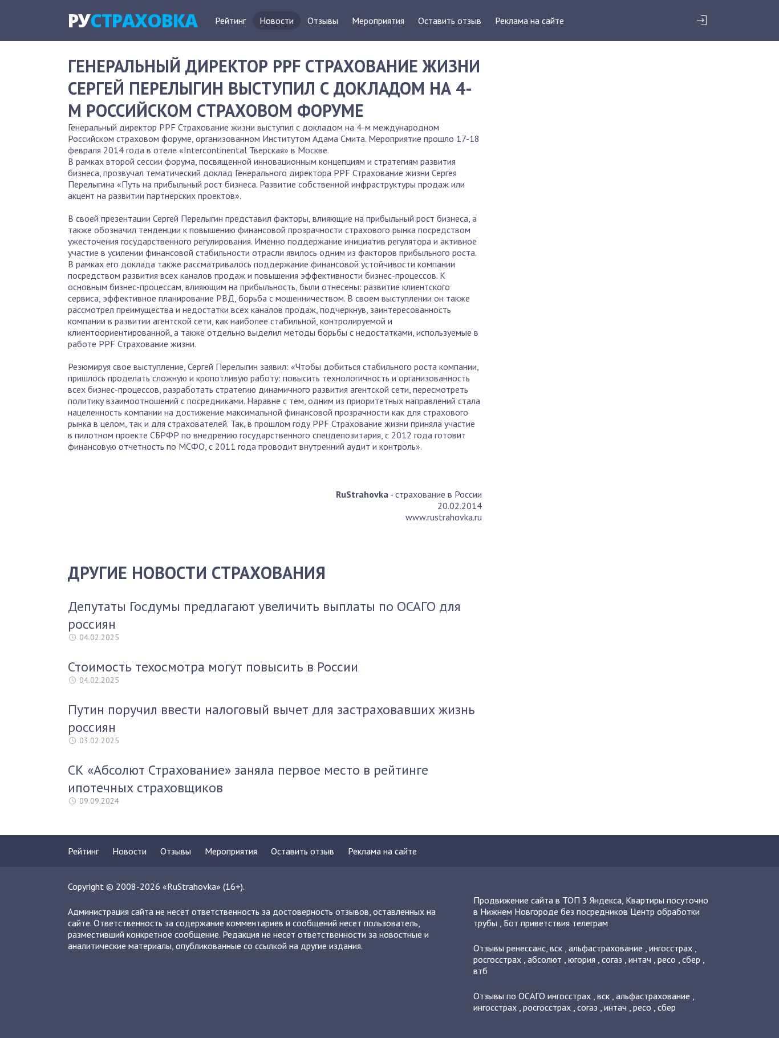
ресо (667, 959)
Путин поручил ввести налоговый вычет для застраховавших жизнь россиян (271, 718)
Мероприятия (378, 20)
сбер (691, 959)
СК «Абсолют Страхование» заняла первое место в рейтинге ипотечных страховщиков (248, 778)
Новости (276, 20)
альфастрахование (606, 948)
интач (639, 959)
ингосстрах (670, 948)
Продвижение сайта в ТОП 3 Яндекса (547, 900)
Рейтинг (230, 20)
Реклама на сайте (529, 20)
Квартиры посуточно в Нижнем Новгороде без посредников (590, 905)
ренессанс (526, 948)
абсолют (545, 959)
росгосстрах (497, 959)
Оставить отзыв (449, 20)
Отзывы (322, 20)
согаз (612, 959)
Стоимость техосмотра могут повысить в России (213, 666)
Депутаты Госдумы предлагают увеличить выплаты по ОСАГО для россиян (264, 615)
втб (480, 970)
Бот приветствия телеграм (556, 923)
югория (581, 959)
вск (556, 948)
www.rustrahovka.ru (443, 517)
